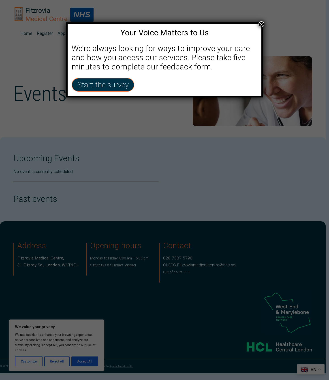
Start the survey (103, 84)
